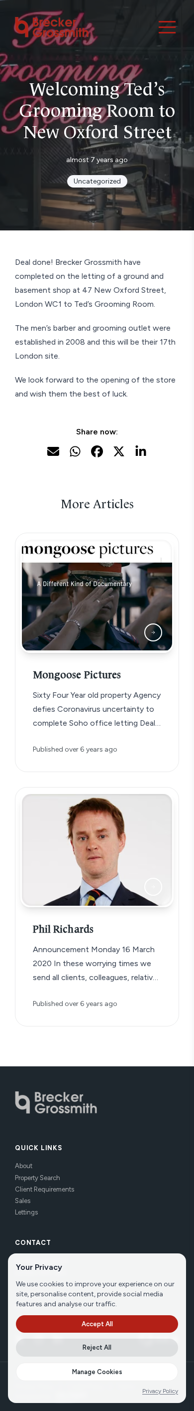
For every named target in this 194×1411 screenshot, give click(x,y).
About (23, 1166)
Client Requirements (44, 1189)
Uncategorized (97, 181)
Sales (22, 1201)
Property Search (37, 1178)
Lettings (26, 1212)
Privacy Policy (160, 1391)
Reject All (97, 1347)
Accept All (97, 1324)
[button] (167, 27)
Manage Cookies (97, 1372)
